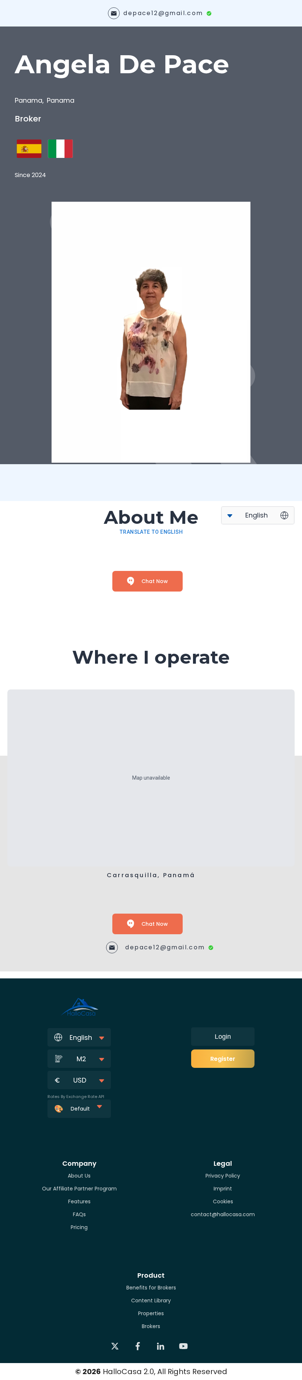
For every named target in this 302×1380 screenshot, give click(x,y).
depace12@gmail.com (163, 13)
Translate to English (151, 532)
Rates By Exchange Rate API (76, 1097)
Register (222, 1059)
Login (223, 1036)
